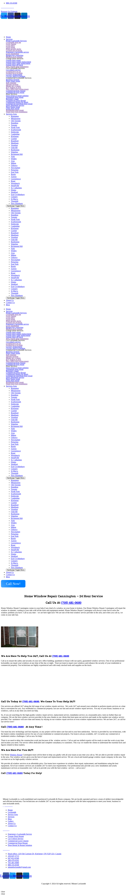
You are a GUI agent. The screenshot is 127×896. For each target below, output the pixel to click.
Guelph (14, 139)
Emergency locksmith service (17, 52)
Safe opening (11, 83)
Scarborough (16, 130)
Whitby (14, 159)
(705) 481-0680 (71, 603)
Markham (14, 143)
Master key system (13, 86)
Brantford (14, 141)
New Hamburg (17, 203)
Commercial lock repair (15, 92)
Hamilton (14, 123)
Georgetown (16, 179)
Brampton (15, 116)
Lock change (11, 44)
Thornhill (14, 201)
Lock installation (12, 54)
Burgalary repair (12, 99)
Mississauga (15, 118)
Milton (13, 163)
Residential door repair (15, 110)
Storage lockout (12, 84)
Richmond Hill (17, 154)
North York (15, 127)
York (13, 156)
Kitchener (15, 136)
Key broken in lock (13, 88)
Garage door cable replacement (18, 63)
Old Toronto (16, 121)
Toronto (14, 125)
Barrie (13, 174)
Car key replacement (14, 75)
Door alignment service (15, 105)
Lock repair (10, 47)
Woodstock (15, 183)
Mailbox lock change (14, 57)
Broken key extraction (14, 55)
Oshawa (14, 165)
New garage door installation (17, 67)
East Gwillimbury (18, 194)
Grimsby (14, 197)
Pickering (14, 170)
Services (9, 311)
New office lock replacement (17, 89)
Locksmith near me (13, 42)
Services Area (11, 386)
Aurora (13, 177)
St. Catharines (16, 188)
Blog (8, 577)
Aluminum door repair (14, 97)
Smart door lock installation (16, 112)
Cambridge (15, 134)
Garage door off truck (14, 65)
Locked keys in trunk (14, 73)
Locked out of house (14, 50)
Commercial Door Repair (16, 100)
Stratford (14, 192)
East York (14, 172)
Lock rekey (10, 46)
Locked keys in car (13, 71)
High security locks (13, 49)
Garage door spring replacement (18, 62)
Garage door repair (13, 60)
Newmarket (15, 168)
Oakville (14, 148)
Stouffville (15, 186)
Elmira (13, 190)
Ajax (13, 161)
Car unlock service (13, 70)
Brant (13, 181)
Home (8, 309)
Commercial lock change (15, 91)
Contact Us (10, 575)
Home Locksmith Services (16, 41)
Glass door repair (12, 109)
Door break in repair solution (17, 96)
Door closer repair (13, 81)
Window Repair (16, 755)
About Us (10, 572)
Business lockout (12, 79)
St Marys (14, 199)
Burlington (15, 150)
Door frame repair (13, 107)
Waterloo (14, 152)
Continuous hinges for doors (17, 102)
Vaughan (14, 145)
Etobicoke (15, 132)
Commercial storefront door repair (19, 104)
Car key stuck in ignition (15, 76)
